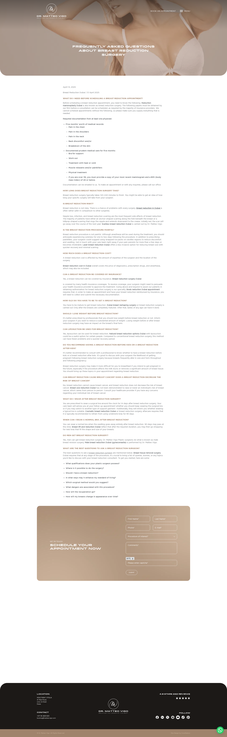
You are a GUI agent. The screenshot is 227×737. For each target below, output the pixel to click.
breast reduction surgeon (100, 453)
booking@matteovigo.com (46, 718)
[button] (220, 730)
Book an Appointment (163, 11)
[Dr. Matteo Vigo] (55, 11)
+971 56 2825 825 (43, 716)
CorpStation (185, 733)
